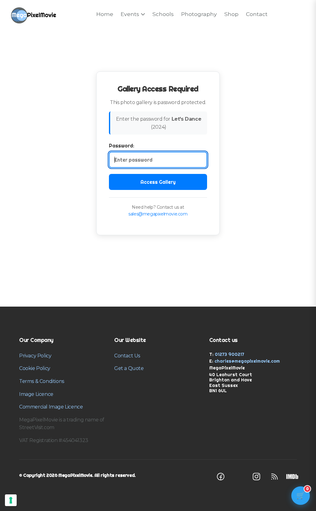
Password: (121, 146)
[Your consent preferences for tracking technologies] (11, 500)
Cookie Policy (34, 368)
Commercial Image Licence (51, 407)
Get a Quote (129, 368)
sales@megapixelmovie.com (157, 214)
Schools (163, 14)
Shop (231, 14)
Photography (199, 14)
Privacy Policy (35, 356)
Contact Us (127, 356)
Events (130, 14)
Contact (257, 14)
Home (104, 14)
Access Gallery (158, 182)
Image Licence (36, 394)
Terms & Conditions (41, 381)
